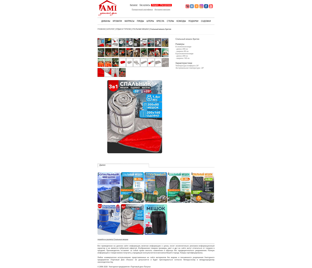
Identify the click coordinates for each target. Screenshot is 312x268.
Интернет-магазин (162, 10)
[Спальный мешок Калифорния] (109, 202)
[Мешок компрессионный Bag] (155, 234)
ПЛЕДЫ (140, 21)
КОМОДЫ (181, 21)
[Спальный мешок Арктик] (132, 234)
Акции (155, 5)
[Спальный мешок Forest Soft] (132, 202)
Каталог (134, 5)
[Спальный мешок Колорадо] (109, 234)
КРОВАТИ (117, 21)
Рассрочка (165, 5)
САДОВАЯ (206, 21)
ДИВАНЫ (105, 21)
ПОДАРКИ (193, 21)
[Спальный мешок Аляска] (202, 202)
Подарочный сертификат (142, 10)
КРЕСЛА (160, 21)
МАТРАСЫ (129, 21)
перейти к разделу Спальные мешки (113, 239)
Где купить (145, 5)
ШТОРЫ (150, 21)
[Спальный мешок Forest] (155, 202)
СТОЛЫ (170, 21)
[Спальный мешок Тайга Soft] (179, 202)
